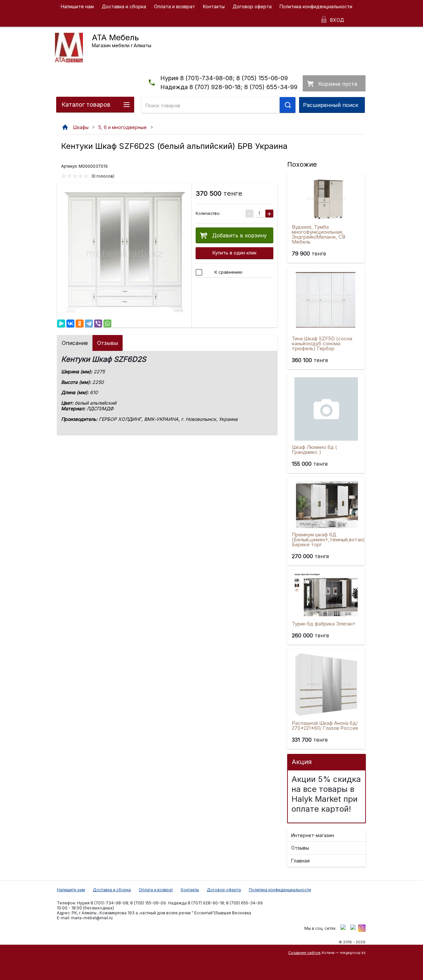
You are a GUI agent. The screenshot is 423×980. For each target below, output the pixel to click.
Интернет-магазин (312, 835)
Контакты (214, 6)
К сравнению (228, 272)
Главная (300, 860)
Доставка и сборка (124, 6)
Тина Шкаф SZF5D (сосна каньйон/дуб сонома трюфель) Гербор (322, 343)
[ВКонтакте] (70, 323)
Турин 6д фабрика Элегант (324, 624)
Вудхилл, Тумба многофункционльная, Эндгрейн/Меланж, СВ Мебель (318, 234)
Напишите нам (77, 6)
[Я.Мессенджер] (61, 323)
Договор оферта (252, 6)
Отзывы (107, 343)
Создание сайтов (304, 952)
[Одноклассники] (80, 323)
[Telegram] (89, 323)
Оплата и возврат (174, 6)
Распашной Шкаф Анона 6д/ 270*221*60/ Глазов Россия (325, 725)
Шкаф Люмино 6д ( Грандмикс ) (314, 449)
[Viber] (98, 323)
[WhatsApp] (107, 323)
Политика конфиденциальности (316, 6)
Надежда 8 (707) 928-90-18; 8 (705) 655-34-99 (228, 87)
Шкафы (81, 127)
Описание (75, 343)
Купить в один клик (234, 252)
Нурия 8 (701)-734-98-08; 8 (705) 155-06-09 (224, 78)
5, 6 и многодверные (122, 127)
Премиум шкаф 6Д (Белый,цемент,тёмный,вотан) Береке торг (328, 539)
